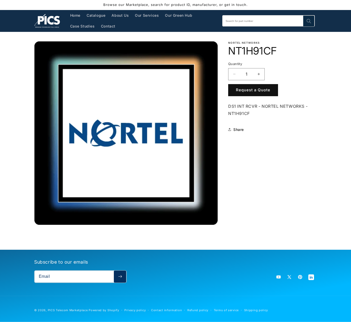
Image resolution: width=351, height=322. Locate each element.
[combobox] (268, 20)
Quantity (235, 64)
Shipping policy (256, 310)
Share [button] (238, 129)
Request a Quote (253, 89)
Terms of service (226, 310)
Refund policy (197, 310)
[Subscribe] (120, 277)
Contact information (166, 310)
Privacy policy (135, 310)
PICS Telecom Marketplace (68, 310)
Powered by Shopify (104, 310)
